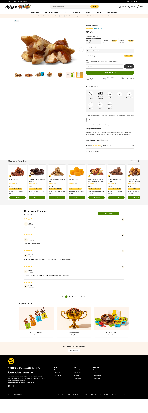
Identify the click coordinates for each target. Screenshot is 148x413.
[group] (18, 75)
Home (16, 21)
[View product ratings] (17, 184)
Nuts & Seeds (35, 12)
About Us (95, 370)
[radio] (93, 41)
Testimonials (96, 378)
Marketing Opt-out (46, 394)
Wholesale (57, 372)
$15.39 (51, 186)
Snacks (88, 12)
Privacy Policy (56, 394)
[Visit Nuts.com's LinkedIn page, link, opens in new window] (16, 386)
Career (95, 372)
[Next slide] (7, 1)
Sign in (124, 6)
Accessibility (77, 378)
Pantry (99, 12)
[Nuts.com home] (18, 6)
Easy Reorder (58, 375)
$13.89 (90, 186)
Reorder (133, 6)
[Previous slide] (6, 1)
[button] (89, 29)
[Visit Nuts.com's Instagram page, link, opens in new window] (13, 386)
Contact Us (77, 370)
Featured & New (112, 12)
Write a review (108, 213)
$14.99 (110, 186)
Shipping (76, 375)
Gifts (65, 12)
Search (94, 6)
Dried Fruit (76, 12)
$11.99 (70, 186)
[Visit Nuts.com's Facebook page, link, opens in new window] (9, 386)
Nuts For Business (132, 1)
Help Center (77, 372)
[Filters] (121, 213)
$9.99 (129, 186)
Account (56, 370)
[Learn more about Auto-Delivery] (96, 47)
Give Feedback (74, 350)
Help (140, 1)
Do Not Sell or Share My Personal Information (85, 394)
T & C (100, 394)
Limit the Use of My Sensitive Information (115, 394)
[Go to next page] (85, 296)
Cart (140, 6)
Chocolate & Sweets (51, 12)
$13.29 (31, 186)
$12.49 (11, 186)
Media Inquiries (97, 375)
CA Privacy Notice (66, 394)
